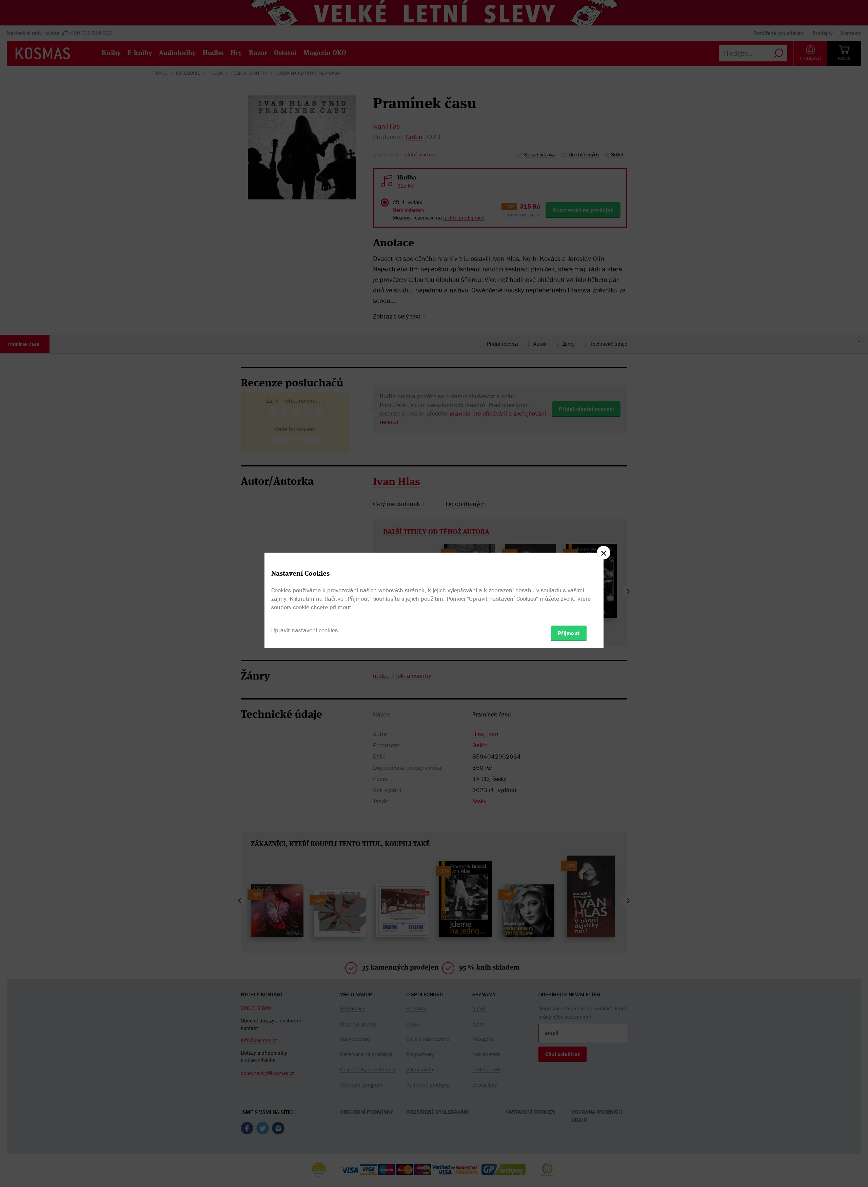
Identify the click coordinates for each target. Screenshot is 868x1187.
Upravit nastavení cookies (304, 630)
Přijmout (569, 633)
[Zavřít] (603, 552)
